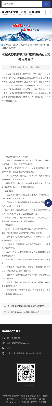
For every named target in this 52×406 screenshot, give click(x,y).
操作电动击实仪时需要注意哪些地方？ (26, 312)
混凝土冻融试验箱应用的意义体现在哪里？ (28, 306)
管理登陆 (42, 402)
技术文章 (22, 45)
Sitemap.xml (15, 402)
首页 (15, 45)
